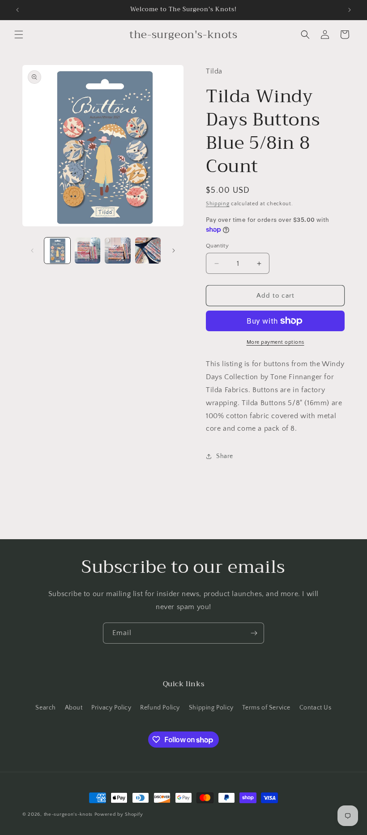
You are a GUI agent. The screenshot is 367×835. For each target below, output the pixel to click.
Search (45, 707)
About (74, 707)
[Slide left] (32, 250)
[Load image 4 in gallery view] (148, 251)
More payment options (275, 342)
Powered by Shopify (118, 814)
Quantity (217, 245)
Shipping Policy (211, 707)
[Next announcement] (349, 10)
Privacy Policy (111, 707)
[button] (19, 34)
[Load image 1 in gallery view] (57, 251)
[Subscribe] (254, 633)
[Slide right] (174, 250)
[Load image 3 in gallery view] (118, 251)
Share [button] (224, 456)
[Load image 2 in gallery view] (88, 251)
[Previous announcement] (17, 10)
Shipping (218, 204)
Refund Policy (160, 707)
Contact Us (315, 707)
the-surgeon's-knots (68, 814)
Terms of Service (266, 707)
